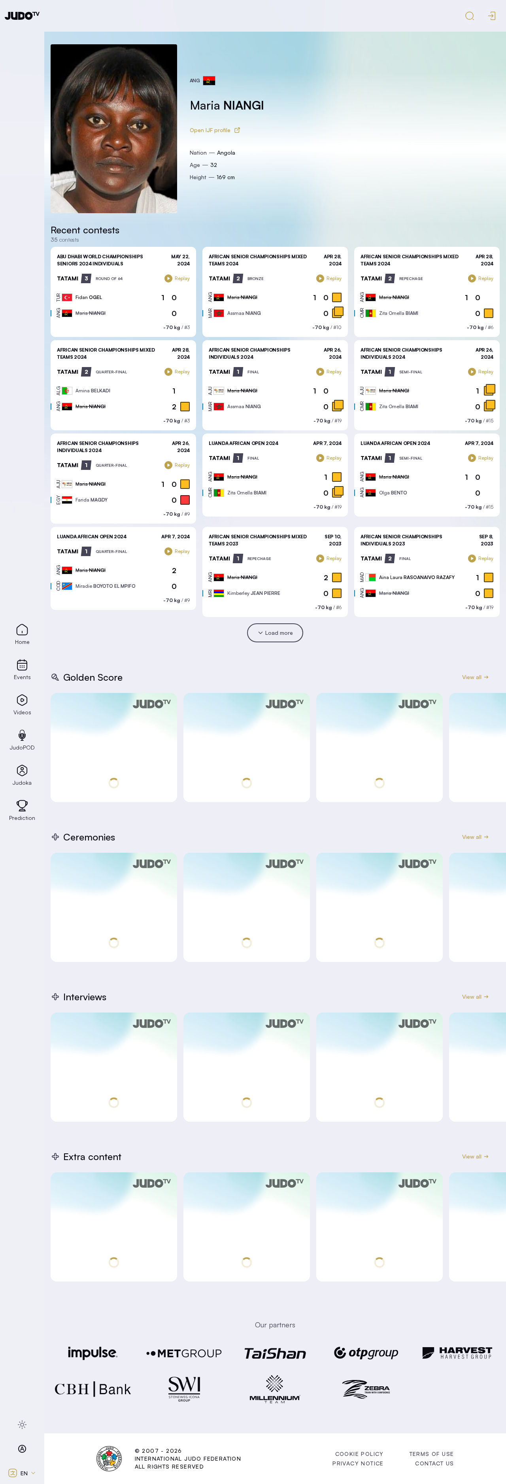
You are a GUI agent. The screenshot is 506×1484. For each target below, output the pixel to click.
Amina (93, 391)
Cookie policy (359, 1453)
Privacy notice (358, 1463)
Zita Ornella (398, 313)
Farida (92, 500)
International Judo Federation (188, 1458)
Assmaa (244, 313)
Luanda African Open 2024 (243, 443)
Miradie (106, 586)
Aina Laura (417, 577)
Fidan (89, 297)
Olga (393, 493)
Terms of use (432, 1453)
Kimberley (253, 593)
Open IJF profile (210, 130)
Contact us (434, 1463)
